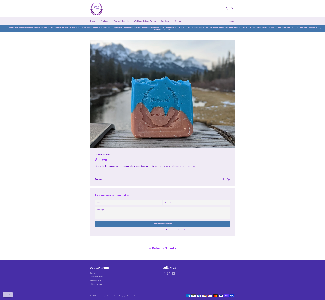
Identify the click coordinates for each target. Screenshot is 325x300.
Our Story (165, 21)
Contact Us (179, 21)
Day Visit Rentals (121, 21)
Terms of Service (96, 277)
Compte (232, 21)
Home (92, 21)
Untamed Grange (100, 296)
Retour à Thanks (163, 248)
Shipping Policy (96, 284)
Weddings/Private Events (145, 21)
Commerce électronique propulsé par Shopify (121, 296)
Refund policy (95, 280)
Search (93, 273)
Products (104, 21)
